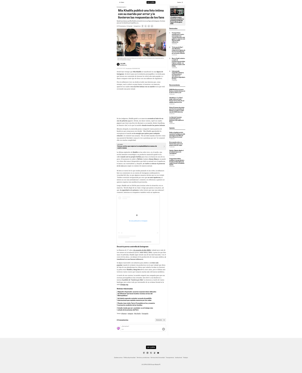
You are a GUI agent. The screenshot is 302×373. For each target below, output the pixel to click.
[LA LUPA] (151, 2)
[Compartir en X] (145, 26)
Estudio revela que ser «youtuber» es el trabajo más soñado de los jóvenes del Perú (135, 309)
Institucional (178, 357)
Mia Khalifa (137, 313)
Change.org (124, 284)
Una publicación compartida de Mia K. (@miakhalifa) (138, 241)
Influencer (124, 313)
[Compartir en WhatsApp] (149, 26)
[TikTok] (154, 353)
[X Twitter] (151, 353)
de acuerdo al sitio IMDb (142, 250)
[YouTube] (158, 353)
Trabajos (185, 357)
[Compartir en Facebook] (142, 26)
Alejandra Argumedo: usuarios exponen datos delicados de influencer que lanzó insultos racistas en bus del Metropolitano (136, 293)
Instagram (130, 313)
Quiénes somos (118, 357)
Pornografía (145, 313)
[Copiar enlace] (152, 26)
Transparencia (170, 357)
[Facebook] (144, 353)
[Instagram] (147, 353)
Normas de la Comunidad (158, 357)
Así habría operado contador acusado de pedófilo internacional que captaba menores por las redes (134, 299)
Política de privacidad (129, 357)
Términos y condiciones (143, 357)
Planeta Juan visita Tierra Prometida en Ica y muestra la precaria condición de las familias (136, 304)
